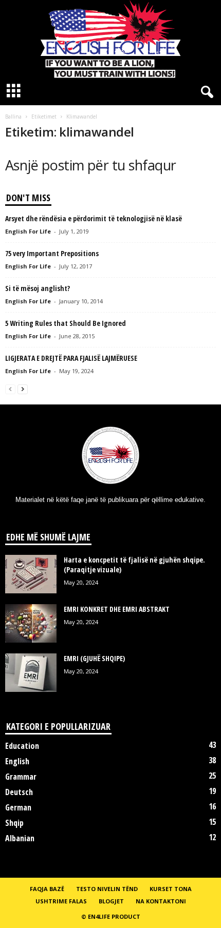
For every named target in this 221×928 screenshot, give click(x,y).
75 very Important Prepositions (52, 253)
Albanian (19, 838)
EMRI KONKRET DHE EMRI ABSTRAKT (117, 609)
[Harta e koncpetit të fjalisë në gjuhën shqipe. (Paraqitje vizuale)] (31, 574)
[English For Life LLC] (110, 39)
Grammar (20, 776)
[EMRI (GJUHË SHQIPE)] (31, 672)
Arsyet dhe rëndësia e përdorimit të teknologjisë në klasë (93, 218)
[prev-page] (10, 388)
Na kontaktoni (161, 901)
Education (22, 745)
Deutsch (19, 792)
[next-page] (22, 388)
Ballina (13, 116)
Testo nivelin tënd (107, 889)
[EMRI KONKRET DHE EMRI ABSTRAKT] (31, 623)
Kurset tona (171, 889)
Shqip (14, 822)
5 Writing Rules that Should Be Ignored (65, 323)
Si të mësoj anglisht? (37, 288)
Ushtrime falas (61, 901)
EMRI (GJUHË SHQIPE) (94, 658)
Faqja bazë (47, 889)
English (17, 761)
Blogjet (111, 901)
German (18, 807)
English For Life (28, 231)
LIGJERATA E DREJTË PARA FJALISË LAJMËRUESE (71, 358)
